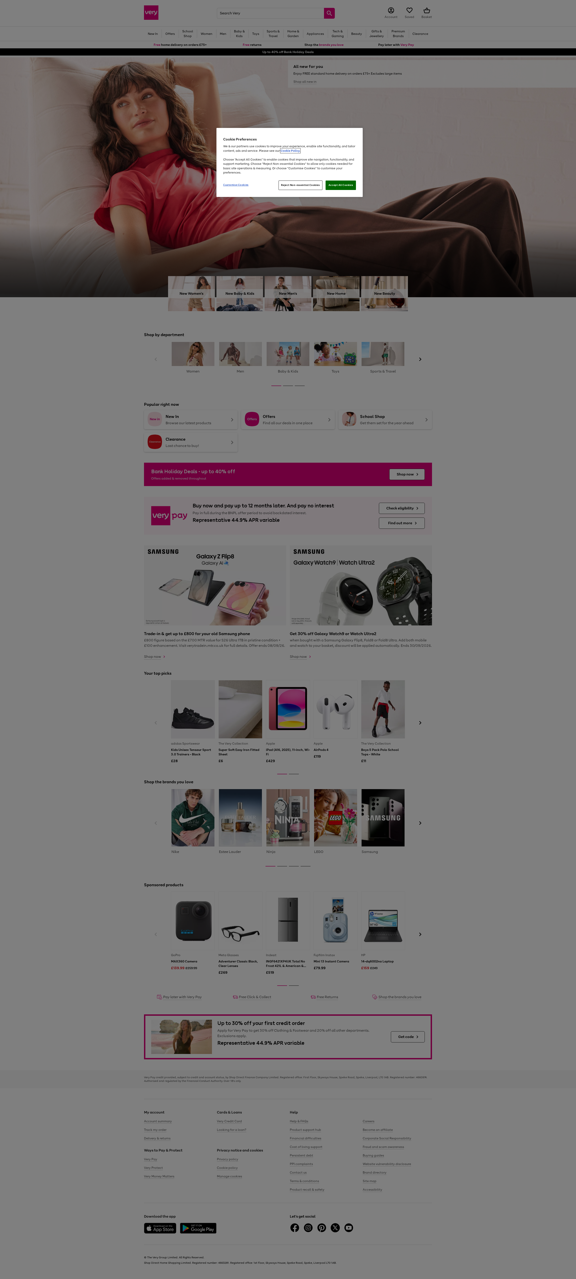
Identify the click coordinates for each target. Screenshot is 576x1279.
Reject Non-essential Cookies (300, 185)
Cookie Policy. (290, 151)
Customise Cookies (236, 185)
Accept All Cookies (340, 185)
